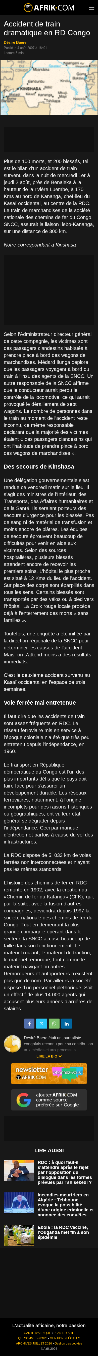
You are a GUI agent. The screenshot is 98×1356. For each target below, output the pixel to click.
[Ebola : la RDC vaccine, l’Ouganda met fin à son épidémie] (19, 1235)
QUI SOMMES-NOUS (32, 1338)
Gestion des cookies (68, 1343)
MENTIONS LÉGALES (65, 1338)
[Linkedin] (66, 1024)
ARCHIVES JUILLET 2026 (34, 1343)
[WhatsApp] (54, 1024)
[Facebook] (29, 1024)
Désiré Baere (15, 42)
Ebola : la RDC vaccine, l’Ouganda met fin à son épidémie (63, 1232)
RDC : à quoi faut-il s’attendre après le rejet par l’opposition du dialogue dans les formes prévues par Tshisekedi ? (65, 1172)
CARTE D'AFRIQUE (37, 1333)
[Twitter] (41, 1024)
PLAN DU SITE (64, 1333)
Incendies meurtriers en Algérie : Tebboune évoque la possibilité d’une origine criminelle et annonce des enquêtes (66, 1204)
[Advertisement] (49, 139)
